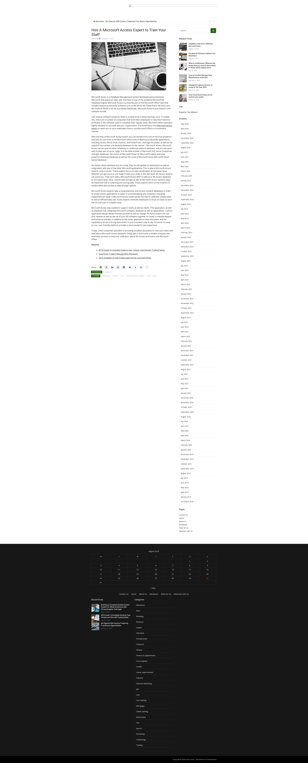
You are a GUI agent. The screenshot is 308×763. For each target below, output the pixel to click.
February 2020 (186, 445)
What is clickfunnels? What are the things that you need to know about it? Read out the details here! (202, 65)
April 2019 (185, 492)
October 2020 (186, 407)
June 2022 (185, 327)
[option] (160, 21)
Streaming (140, 734)
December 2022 (187, 299)
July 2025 (184, 152)
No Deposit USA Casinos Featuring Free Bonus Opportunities (131, 21)
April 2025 (185, 166)
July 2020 (184, 421)
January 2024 (186, 237)
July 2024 (184, 209)
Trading (139, 745)
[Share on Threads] (141, 267)
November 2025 (187, 138)
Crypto (139, 627)
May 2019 (185, 487)
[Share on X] (106, 267)
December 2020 (187, 398)
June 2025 (185, 157)
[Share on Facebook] (100, 267)
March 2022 (185, 336)
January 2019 (186, 497)
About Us (182, 521)
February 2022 (186, 341)
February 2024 (186, 232)
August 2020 (186, 417)
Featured (108, 272)
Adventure (140, 605)
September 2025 (187, 143)
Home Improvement (144, 672)
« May (152, 588)
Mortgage (140, 706)
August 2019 (186, 473)
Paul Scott (94, 39)
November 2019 (187, 459)
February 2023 (186, 289)
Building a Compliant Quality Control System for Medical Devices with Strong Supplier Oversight (115, 607)
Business (106, 276)
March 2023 (185, 284)
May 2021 (185, 384)
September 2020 (187, 412)
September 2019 (187, 469)
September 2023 (187, 256)
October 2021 (186, 360)
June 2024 (185, 214)
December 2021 (187, 351)
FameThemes (212, 759)
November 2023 (187, 247)
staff (148, 276)
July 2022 (184, 322)
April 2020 (185, 435)
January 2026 (186, 133)
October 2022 (186, 308)
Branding (140, 616)
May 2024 (185, 218)
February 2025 (186, 176)
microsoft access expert (135, 276)
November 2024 (187, 190)
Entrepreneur (141, 639)
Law (138, 695)
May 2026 (185, 124)
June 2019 (185, 483)
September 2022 (187, 313)
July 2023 (184, 266)
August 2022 (186, 318)
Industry (139, 678)
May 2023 (185, 275)
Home (181, 518)
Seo (137, 723)
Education (140, 633)
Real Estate (141, 717)
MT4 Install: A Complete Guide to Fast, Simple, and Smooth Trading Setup (132, 250)
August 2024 (186, 204)
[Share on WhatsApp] (118, 267)
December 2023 (187, 242)
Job (137, 689)
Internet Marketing (144, 683)
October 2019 (186, 464)
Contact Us (183, 515)
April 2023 (185, 280)
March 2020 (185, 440)
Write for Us (183, 528)
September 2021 (187, 365)
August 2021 (186, 369)
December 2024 (187, 185)
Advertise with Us (185, 531)
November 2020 (187, 402)
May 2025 (185, 162)
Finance (115, 276)
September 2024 (187, 199)
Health (139, 667)
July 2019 (184, 478)
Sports (139, 728)
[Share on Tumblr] (135, 267)
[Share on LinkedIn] (112, 267)
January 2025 (186, 181)
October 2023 (186, 251)
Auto (138, 611)
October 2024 (186, 195)
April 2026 (185, 129)
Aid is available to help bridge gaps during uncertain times (125, 258)
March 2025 (185, 171)
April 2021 (185, 388)
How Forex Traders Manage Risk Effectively (118, 254)
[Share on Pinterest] (124, 267)
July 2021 (184, 374)
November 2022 (187, 303)
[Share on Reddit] (129, 267)
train (154, 276)
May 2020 (185, 431)
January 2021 (186, 393)
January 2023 (186, 294)
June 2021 (185, 379)
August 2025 (186, 148)
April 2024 (185, 223)
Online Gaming (142, 711)
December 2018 (187, 502)
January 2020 (186, 450)
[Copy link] (147, 267)
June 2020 (185, 426)
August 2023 (186, 261)
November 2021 (187, 355)
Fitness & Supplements (145, 655)
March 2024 (185, 228)
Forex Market (141, 661)
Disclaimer (183, 524)
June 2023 (185, 270)
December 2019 (187, 454)
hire (122, 276)
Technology (141, 739)
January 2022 (186, 346)
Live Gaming (141, 700)
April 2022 (185, 332)
